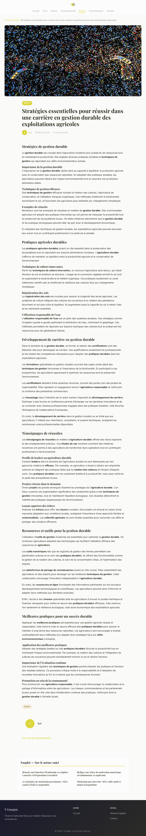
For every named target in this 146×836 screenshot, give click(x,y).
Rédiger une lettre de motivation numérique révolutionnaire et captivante (99, 774)
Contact (113, 818)
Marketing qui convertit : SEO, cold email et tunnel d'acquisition (99, 783)
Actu (45, 11)
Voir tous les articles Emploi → (37, 738)
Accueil (35, 11)
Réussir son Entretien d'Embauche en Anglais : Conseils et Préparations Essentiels (45, 774)
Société (110, 11)
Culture (54, 11)
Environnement (96, 11)
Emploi (82, 11)
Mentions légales (118, 813)
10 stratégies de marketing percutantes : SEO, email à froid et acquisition (45, 783)
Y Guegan (11, 809)
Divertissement (68, 11)
